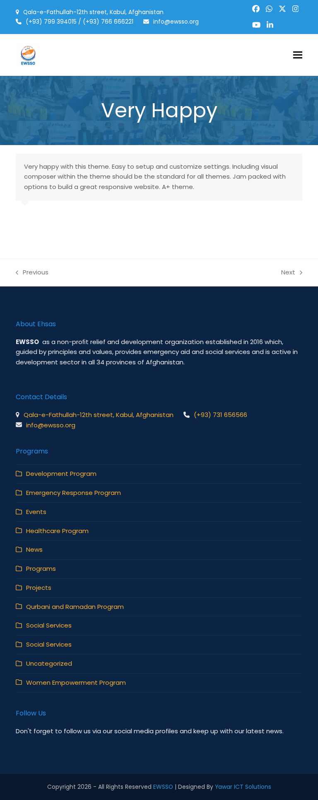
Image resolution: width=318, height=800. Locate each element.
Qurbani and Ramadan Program (75, 606)
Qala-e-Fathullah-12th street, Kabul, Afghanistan (93, 12)
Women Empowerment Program (76, 682)
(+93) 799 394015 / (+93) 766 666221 (79, 21)
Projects (38, 587)
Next (288, 273)
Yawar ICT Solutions (243, 787)
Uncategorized (49, 663)
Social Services (49, 625)
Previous (32, 273)
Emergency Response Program (73, 492)
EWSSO (163, 787)
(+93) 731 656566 (220, 414)
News (34, 549)
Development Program (61, 473)
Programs (41, 568)
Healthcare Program (57, 530)
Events (36, 511)
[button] (297, 54)
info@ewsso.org (176, 21)
